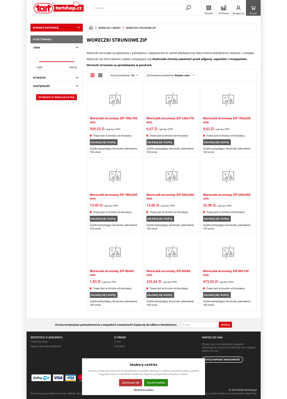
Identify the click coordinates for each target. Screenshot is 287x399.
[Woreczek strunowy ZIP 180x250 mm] (115, 175)
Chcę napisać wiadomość (222, 359)
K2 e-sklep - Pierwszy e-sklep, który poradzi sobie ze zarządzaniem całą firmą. (212, 393)
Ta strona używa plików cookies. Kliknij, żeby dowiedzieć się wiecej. (68, 393)
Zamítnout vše (130, 382)
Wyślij (225, 324)
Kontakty (119, 346)
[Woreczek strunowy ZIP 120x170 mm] (171, 99)
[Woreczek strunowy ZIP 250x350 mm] (228, 175)
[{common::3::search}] (188, 8)
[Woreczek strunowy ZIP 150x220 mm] (228, 99)
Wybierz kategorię (46, 27)
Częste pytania (38, 341)
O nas (117, 341)
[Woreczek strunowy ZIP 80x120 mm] (228, 252)
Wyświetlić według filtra (56, 97)
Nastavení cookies (143, 389)
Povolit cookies (156, 382)
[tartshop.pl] (59, 8)
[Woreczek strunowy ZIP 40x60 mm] (115, 252)
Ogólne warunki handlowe (45, 346)
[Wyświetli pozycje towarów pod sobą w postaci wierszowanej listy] (100, 75)
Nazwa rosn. (182, 75)
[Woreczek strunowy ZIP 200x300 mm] (171, 175)
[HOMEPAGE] (91, 28)
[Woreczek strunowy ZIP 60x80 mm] (171, 252)
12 (132, 75)
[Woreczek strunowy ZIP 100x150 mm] (115, 99)
